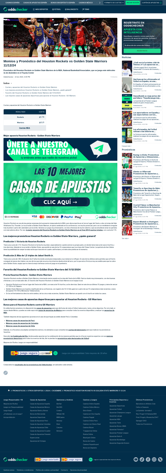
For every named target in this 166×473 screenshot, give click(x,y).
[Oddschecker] (16, 460)
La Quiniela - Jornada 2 (144, 410)
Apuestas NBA (115, 419)
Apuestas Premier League (119, 433)
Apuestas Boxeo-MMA (118, 426)
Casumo (59, 427)
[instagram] (154, 459)
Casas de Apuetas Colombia (40, 424)
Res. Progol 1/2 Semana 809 (146, 414)
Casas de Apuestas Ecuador (40, 431)
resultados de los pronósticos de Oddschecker (33, 365)
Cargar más (126, 146)
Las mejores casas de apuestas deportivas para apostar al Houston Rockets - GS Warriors (40, 96)
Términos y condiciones (25, 470)
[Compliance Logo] (47, 459)
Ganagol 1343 (141, 421)
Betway (59, 421)
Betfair (59, 404)
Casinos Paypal (88, 417)
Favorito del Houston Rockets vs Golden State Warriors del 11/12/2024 (33, 93)
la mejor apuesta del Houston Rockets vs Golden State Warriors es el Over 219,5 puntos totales (64, 230)
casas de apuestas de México (50, 310)
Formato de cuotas (113, 3)
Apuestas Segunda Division (119, 443)
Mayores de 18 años (11, 404)
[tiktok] (142, 459)
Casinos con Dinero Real (92, 424)
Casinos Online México (91, 407)
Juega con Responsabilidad (13, 407)
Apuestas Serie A (116, 436)
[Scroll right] (100, 2)
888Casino (60, 417)
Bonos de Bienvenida (37, 414)
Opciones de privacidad (78, 470)
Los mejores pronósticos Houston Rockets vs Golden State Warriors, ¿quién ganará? (38, 90)
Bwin (58, 424)
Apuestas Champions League (120, 413)
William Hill (60, 414)
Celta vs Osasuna (142, 407)
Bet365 (59, 407)
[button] (151, 3)
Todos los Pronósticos (144, 424)
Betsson (59, 431)
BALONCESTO (72, 9)
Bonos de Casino (89, 441)
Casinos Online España (91, 404)
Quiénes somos (9, 470)
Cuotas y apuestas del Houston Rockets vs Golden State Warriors (31, 87)
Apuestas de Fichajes (38, 441)
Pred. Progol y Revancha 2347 (147, 417)
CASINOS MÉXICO (86, 3)
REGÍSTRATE (142, 51)
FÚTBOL (57, 9)
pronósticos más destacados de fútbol (73, 338)
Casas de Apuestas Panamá (40, 434)
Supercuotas (34, 438)
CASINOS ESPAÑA (13, 3)
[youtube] (136, 459)
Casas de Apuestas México (40, 407)
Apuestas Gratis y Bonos (39, 410)
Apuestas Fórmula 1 (117, 429)
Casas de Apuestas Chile (39, 427)
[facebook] (148, 459)
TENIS (86, 9)
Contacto (64, 470)
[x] (160, 459)
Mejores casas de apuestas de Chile (20, 326)
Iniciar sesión (133, 3)
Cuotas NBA (24, 128)
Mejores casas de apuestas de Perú (20, 321)
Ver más (125, 238)
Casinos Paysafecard (91, 444)
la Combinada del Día (19, 336)
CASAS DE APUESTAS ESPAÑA (35, 3)
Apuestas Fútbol (116, 409)
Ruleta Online (88, 434)
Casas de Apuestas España (40, 404)
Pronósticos (128, 149)
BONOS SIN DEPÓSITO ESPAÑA (63, 3)
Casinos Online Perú (90, 421)
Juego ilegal (8, 410)
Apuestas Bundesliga (117, 440)
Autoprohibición (9, 417)
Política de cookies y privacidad (47, 470)
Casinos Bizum (88, 427)
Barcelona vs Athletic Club (145, 404)
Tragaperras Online (90, 431)
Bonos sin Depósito (90, 448)
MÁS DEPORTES (41, 9)
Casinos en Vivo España (91, 414)
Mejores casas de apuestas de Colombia (22, 323)
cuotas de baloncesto (77, 330)
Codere (59, 410)
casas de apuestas (44, 308)
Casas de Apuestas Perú (39, 421)
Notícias (126, 57)
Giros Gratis (87, 410)
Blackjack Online (89, 438)
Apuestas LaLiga (116, 416)
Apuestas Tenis (115, 423)
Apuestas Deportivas (37, 417)
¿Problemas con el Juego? (13, 414)
